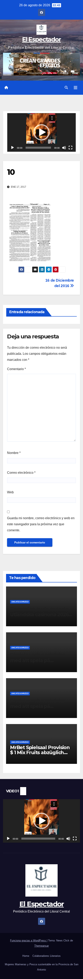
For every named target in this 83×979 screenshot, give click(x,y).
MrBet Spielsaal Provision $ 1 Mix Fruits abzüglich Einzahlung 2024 (40, 752)
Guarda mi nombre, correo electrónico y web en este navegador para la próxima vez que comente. (41, 524)
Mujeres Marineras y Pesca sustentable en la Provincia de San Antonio (41, 967)
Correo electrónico (21, 472)
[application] (41, 132)
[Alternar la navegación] (75, 88)
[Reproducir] (12, 148)
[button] (66, 87)
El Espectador (41, 39)
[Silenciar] (64, 148)
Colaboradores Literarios (46, 955)
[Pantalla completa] (70, 148)
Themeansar (41, 945)
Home (25, 955)
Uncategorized (20, 602)
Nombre (14, 453)
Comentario (16, 369)
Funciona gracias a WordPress (28, 940)
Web (10, 492)
